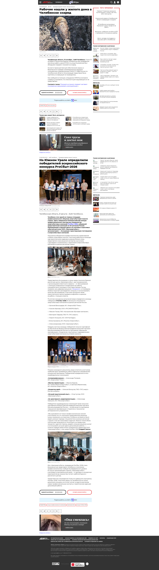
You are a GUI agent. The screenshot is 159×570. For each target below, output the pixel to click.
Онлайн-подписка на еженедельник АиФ (76, 538)
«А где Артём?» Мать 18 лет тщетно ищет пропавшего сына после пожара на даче (109, 183)
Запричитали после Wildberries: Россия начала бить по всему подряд (109, 220)
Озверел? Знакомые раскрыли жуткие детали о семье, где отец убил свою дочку (106, 12)
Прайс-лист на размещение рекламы (60, 539)
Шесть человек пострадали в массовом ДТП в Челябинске (106, 39)
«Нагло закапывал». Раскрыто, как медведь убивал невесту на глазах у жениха (109, 77)
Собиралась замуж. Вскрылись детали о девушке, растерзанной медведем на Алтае (108, 167)
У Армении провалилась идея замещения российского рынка (108, 198)
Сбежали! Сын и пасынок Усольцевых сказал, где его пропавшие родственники (110, 189)
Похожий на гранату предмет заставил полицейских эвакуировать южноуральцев (67, 85)
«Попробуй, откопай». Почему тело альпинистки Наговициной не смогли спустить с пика (109, 66)
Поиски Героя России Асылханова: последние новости (109, 102)
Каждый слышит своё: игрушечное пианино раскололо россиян (109, 107)
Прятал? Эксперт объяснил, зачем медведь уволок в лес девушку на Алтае (109, 162)
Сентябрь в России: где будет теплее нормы (109, 85)
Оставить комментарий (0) (79, 92)
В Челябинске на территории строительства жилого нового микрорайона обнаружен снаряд (81, 119)
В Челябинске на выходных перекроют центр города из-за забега (106, 26)
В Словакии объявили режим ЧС (108, 208)
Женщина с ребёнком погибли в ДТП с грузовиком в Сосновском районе (106, 32)
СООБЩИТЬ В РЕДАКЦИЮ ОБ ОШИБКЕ (94, 541)
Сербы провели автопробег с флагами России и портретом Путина (109, 91)
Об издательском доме (57, 538)
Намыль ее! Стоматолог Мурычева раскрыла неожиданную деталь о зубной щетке (109, 173)
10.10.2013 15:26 (43, 6)
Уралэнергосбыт (55, 205)
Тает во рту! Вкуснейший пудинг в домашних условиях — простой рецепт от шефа (109, 71)
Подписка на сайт (93, 538)
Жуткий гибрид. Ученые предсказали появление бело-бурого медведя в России (109, 49)
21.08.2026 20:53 (43, 157)
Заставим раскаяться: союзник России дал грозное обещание (108, 96)
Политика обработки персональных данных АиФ (85, 539)
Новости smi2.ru (44, 152)
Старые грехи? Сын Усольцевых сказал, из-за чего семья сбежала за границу (109, 178)
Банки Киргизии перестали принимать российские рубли (107, 214)
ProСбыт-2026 (73, 224)
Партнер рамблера (65, 563)
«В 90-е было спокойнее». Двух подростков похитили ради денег (109, 54)
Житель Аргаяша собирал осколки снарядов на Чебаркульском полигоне (53, 124)
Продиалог (76, 289)
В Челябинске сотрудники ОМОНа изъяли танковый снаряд (81, 123)
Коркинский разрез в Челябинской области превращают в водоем (106, 19)
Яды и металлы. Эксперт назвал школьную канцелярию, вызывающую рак (108, 60)
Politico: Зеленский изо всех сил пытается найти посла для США (108, 203)
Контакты (102, 538)
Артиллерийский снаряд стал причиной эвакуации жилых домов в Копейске (54, 129)
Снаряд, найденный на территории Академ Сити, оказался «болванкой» (53, 119)
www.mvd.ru (42, 51)
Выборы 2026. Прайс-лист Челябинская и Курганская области (67, 541)
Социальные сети (111, 538)
